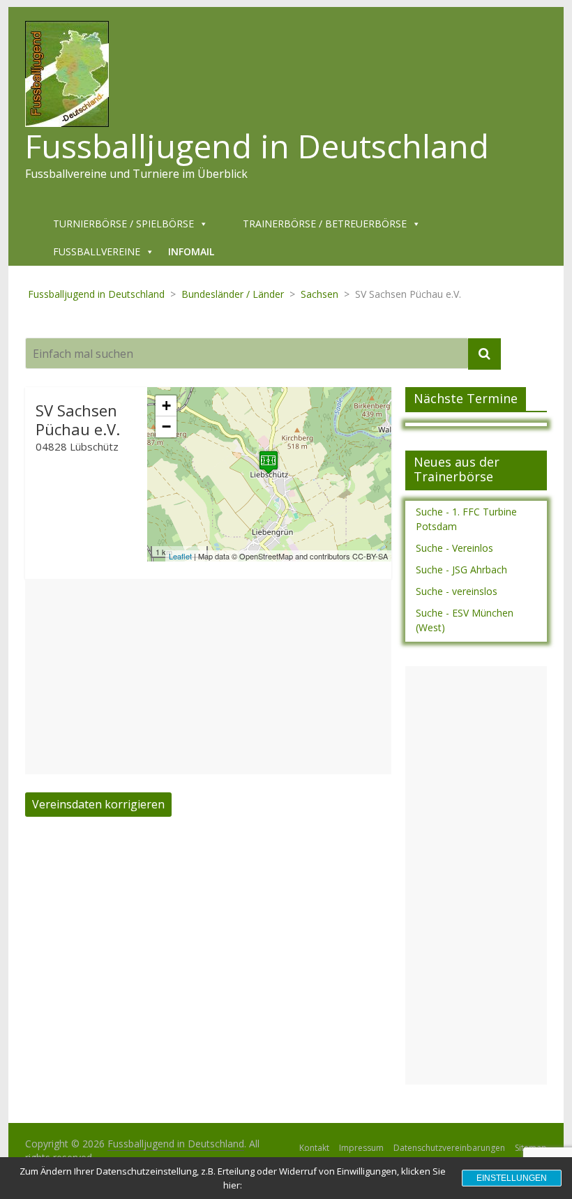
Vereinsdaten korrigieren (98, 804)
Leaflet (180, 555)
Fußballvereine (96, 251)
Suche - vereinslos (456, 591)
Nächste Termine (466, 398)
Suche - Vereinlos (454, 548)
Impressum (361, 1148)
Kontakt (314, 1148)
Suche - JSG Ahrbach (461, 569)
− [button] (166, 426)
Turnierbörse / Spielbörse (123, 223)
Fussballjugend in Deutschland (257, 145)
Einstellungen (511, 1178)
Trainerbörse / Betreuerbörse (325, 223)
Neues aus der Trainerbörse (456, 469)
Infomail (191, 251)
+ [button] (166, 405)
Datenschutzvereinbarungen (449, 1148)
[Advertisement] (208, 676)
